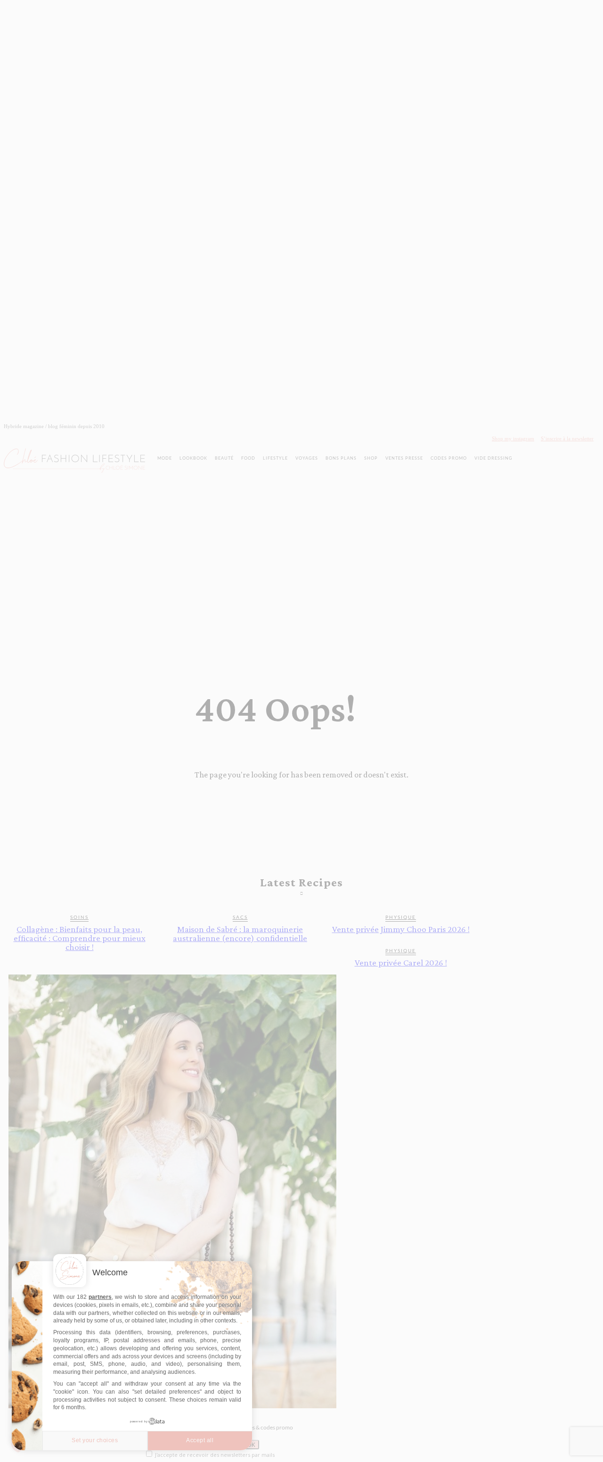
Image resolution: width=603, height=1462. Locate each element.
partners (100, 1297)
